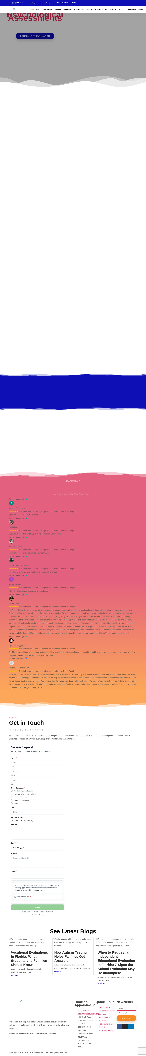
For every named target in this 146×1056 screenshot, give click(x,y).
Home (32, 9)
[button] (2, 50)
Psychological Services (52, 9)
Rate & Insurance (109, 9)
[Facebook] (125, 3)
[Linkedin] (129, 3)
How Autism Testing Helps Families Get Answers (70, 957)
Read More (14, 975)
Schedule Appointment (136, 9)
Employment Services (71, 9)
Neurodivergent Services (91, 9)
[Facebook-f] (119, 1026)
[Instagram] (132, 3)
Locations (121, 9)
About (38, 9)
